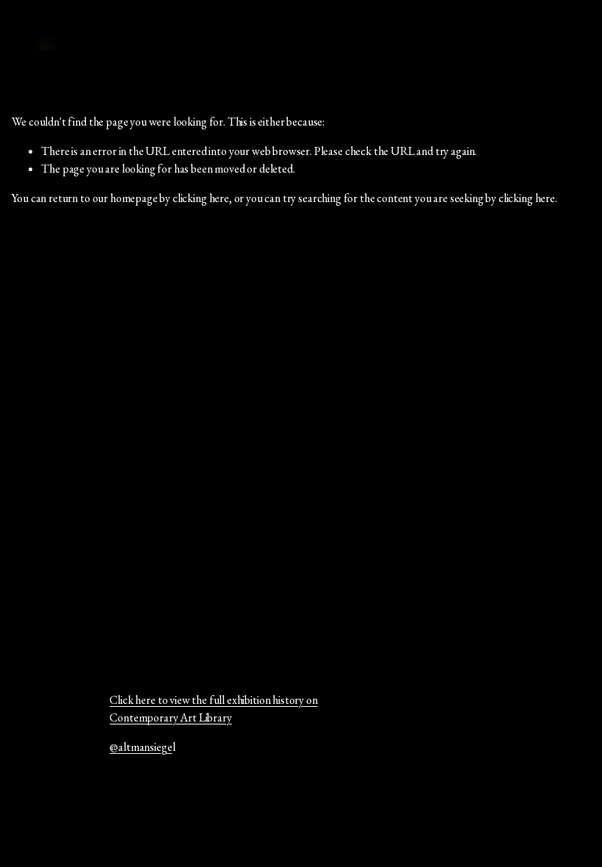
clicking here (201, 198)
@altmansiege (140, 747)
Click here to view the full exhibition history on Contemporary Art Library (213, 708)
